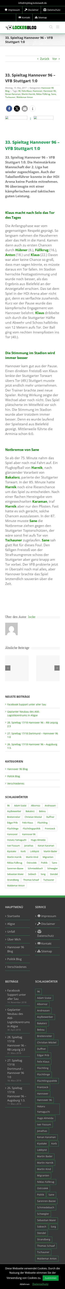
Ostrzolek (32, 862)
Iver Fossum (13, 845)
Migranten (48, 857)
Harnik (37, 467)
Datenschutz (40, 1284)
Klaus (35, 255)
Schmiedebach (35, 868)
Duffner (50, 817)
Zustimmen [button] (51, 1277)
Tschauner (10, 97)
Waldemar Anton (24, 97)
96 (19, 90)
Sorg (43, 874)
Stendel (54, 874)
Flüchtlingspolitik (31, 828)
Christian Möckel (33, 817)
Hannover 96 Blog (17, 769)
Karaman (39, 501)
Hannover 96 (49, 90)
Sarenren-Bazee (15, 868)
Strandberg (13, 879)
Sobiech (32, 874)
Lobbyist (34, 851)
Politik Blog (13, 776)
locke (31, 617)
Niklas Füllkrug (43, 94)
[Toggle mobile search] (51, 27)
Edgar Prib (12, 822)
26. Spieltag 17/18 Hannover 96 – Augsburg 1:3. (16, 1094)
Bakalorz (12, 477)
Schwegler (52, 868)
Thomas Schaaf (31, 879)
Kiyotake (11, 851)
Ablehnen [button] (25, 1284)
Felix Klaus (27, 90)
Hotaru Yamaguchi (16, 839)
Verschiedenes (15, 783)
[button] (9, 109)
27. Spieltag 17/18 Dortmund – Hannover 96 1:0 (15, 1069)
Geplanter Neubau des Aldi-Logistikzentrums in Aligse (17, 1018)
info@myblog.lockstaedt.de (32, 2)
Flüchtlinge (12, 828)
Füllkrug (42, 250)
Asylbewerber (14, 811)
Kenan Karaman (13, 94)
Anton (10, 255)
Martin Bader (50, 851)
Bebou (42, 811)
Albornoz (35, 805)
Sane (53, 94)
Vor (54, 59)
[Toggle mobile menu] (58, 27)
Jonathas (28, 845)
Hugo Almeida (38, 839)
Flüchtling (42, 822)
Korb (23, 851)
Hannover (37, 90)
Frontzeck (50, 828)
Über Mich (14, 939)
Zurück (44, 59)
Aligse (11, 924)
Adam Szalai (20, 805)
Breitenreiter (13, 817)
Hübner (21, 250)
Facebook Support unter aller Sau (26, 704)
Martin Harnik (28, 94)
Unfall (11, 931)
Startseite (13, 916)
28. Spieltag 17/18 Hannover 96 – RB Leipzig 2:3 (16, 1043)
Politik (44, 862)
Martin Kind (32, 857)
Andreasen (50, 805)
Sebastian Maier (15, 874)
